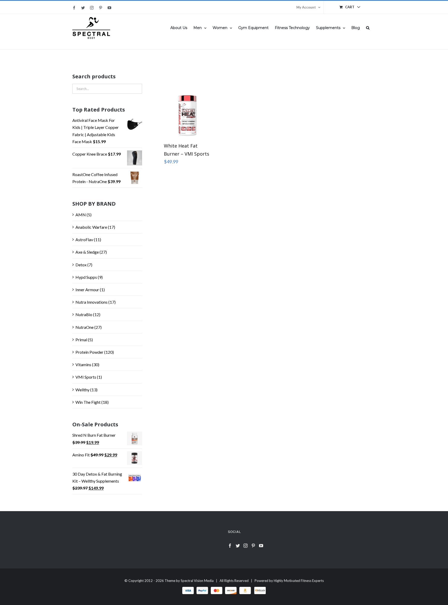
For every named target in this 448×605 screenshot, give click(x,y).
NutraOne (84, 327)
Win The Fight (88, 402)
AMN (80, 214)
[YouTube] (261, 546)
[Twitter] (238, 546)
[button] (367, 27)
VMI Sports (85, 376)
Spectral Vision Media (197, 581)
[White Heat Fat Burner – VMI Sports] (187, 101)
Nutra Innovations (91, 302)
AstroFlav (84, 239)
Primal (81, 339)
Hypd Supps (86, 277)
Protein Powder (89, 352)
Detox (81, 264)
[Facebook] (230, 546)
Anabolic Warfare (91, 227)
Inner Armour (87, 289)
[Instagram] (245, 546)
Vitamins (83, 364)
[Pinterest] (253, 546)
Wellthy (82, 389)
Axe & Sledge (87, 251)
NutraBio (83, 314)
